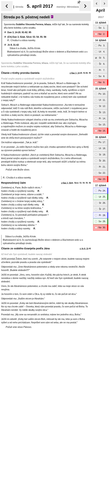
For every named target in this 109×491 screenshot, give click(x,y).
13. (100, 22)
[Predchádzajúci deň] (7, 6)
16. (100, 137)
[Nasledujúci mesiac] (104, 3)
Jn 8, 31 (84, 248)
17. (100, 185)
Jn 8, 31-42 (13, 45)
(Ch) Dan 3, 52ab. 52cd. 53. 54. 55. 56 (26, 37)
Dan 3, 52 (67, 183)
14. (100, 40)
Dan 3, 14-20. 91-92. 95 (19, 32)
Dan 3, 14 (75, 73)
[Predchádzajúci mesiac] (96, 3)
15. (100, 88)
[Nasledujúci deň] (85, 6)
